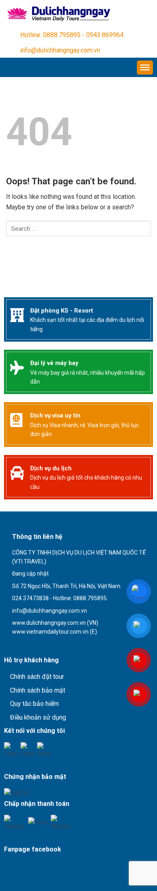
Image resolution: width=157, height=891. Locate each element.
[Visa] (37, 822)
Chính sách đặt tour (37, 676)
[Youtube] (28, 749)
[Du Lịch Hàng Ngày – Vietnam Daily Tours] (57, 13)
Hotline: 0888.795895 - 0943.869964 (72, 35)
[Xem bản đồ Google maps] (46, 646)
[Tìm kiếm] (26, 251)
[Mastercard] (61, 822)
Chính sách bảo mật (37, 690)
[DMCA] (16, 793)
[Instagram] (44, 749)
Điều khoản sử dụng (38, 717)
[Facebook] (11, 749)
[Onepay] (14, 822)
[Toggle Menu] (145, 67)
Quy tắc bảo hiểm (34, 703)
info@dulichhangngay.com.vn (60, 50)
